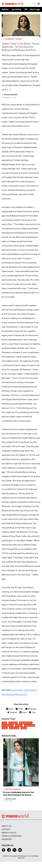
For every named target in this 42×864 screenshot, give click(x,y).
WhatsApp (32, 709)
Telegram (13, 712)
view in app (35, 9)
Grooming (16, 9)
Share (11, 709)
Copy (33, 712)
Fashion (5, 9)
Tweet (20, 709)
